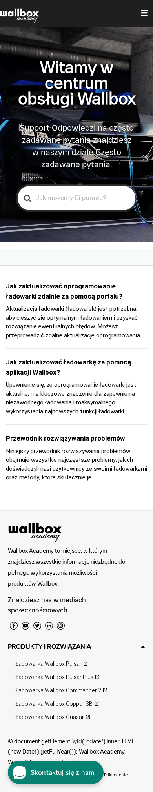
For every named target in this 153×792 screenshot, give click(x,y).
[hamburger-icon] (144, 13)
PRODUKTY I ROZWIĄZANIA (49, 646)
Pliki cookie (116, 774)
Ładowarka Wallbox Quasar (50, 717)
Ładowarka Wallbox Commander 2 (58, 690)
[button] (76, 647)
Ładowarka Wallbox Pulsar (49, 664)
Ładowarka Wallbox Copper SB (54, 704)
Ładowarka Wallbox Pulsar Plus (54, 677)
